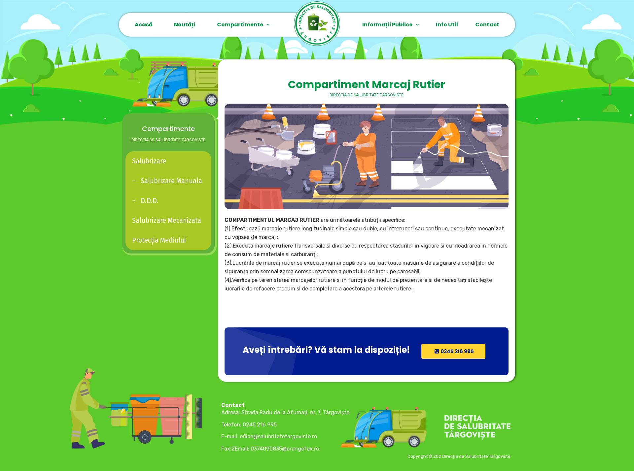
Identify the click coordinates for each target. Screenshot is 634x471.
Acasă (144, 24)
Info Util (447, 24)
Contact (487, 24)
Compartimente (240, 24)
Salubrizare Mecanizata (166, 220)
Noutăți (184, 24)
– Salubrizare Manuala (167, 180)
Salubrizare (149, 160)
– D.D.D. (145, 200)
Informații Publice (387, 24)
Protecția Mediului (159, 240)
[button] (453, 351)
